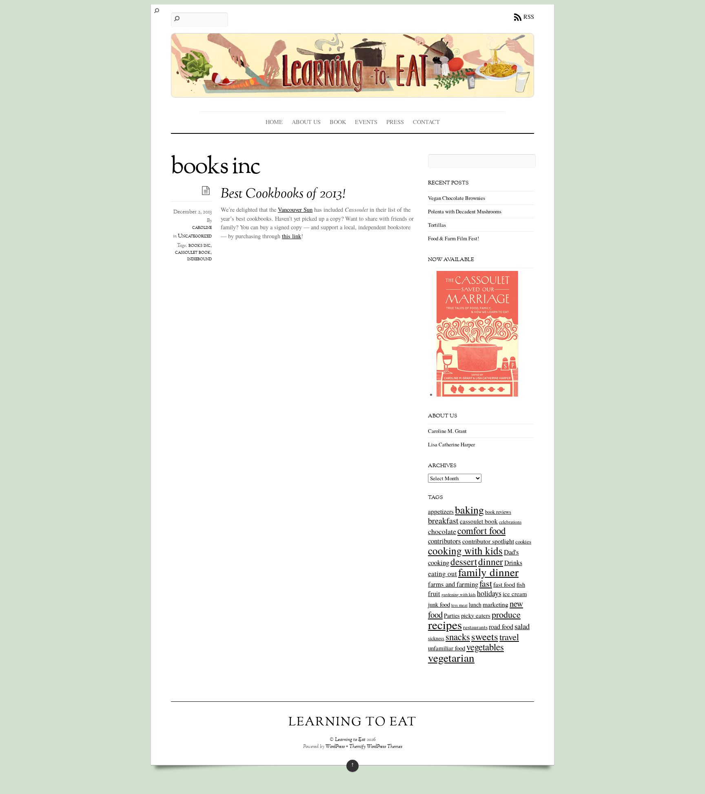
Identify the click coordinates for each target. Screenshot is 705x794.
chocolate (442, 531)
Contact (426, 122)
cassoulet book (193, 252)
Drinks (513, 562)
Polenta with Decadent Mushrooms (464, 211)
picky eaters (475, 615)
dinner (490, 561)
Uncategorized (195, 236)
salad (522, 626)
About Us (306, 122)
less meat (459, 605)
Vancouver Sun (295, 209)
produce (506, 614)
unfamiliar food (446, 648)
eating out (442, 573)
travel (509, 636)
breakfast (443, 520)
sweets (484, 636)
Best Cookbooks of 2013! (283, 194)
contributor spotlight (488, 541)
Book (338, 122)
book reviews (498, 511)
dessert (463, 561)
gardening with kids (458, 594)
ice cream (515, 594)
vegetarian (451, 657)
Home (274, 122)
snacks (458, 636)
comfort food (481, 530)
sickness (436, 638)
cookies (523, 541)
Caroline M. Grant (447, 431)
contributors (444, 541)
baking (469, 510)
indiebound (199, 259)
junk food (439, 604)
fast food (504, 584)
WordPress (335, 746)
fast (485, 583)
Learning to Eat (350, 739)
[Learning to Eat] (352, 91)
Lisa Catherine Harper (451, 444)
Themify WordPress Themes (375, 746)
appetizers (441, 511)
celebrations (510, 522)
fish (521, 584)
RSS (528, 16)
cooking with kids (465, 550)
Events (366, 122)
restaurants (475, 627)
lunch (475, 604)
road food (501, 626)
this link (291, 236)
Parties (452, 615)
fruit (434, 593)
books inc (199, 245)
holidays (489, 593)
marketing (495, 604)
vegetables (485, 647)
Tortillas (437, 224)
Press (395, 122)
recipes (445, 624)
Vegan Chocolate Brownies (456, 198)
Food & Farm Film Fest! (453, 238)
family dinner (488, 571)
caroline (202, 227)
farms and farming (453, 584)
